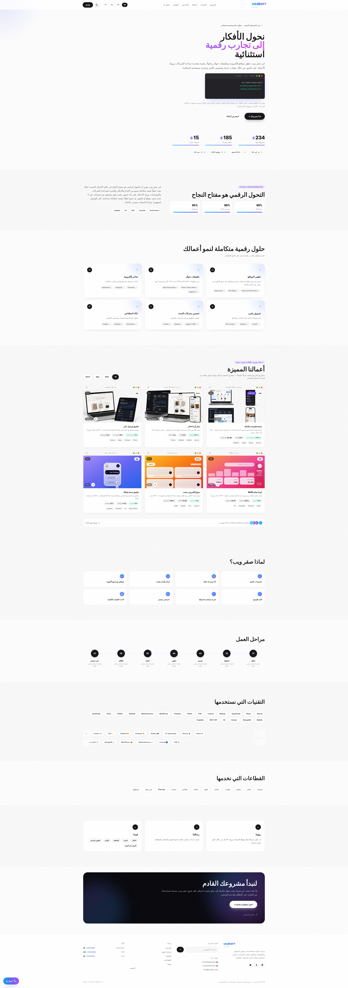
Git (224, 720)
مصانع (239, 789)
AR (125, 5)
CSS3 (108, 714)
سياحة (196, 789)
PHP (200, 714)
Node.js (223, 714)
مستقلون (135, 789)
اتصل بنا (166, 5)
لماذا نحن (185, 5)
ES (112, 5)
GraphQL (200, 720)
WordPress (163, 714)
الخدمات (203, 5)
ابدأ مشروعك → (254, 116)
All (115, 377)
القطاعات (167, 960)
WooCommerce (147, 714)
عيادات (216, 789)
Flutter (189, 714)
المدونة (132, 968)
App (97, 377)
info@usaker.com (210, 969)
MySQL (259, 720)
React (248, 714)
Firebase (177, 714)
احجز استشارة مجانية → (243, 904)
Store (88, 377)
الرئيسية (213, 5)
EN (118, 5)
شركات (259, 789)
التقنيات (176, 5)
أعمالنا (194, 5)
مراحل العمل (166, 952)
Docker (234, 720)
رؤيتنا (169, 964)
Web (107, 377)
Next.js (259, 714)
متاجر (249, 789)
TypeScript (236, 714)
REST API (213, 720)
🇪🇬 (209, 962)
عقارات (228, 789)
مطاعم (185, 789)
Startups (161, 789)
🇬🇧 (210, 966)
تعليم (206, 789)
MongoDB (247, 720)
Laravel (211, 714)
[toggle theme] (97, 5)
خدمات (173, 789)
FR (106, 5)
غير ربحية (148, 789)
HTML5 (120, 714)
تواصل (87, 5)
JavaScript (96, 714)
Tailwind (132, 714)
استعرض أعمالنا (233, 116)
